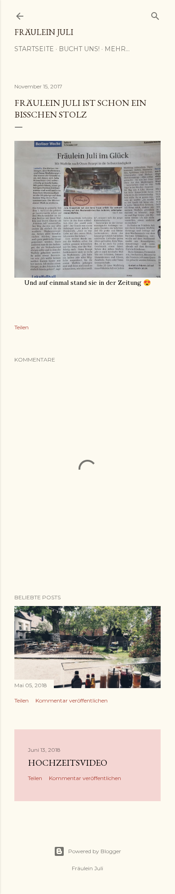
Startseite (34, 49)
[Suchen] (155, 14)
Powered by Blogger (94, 851)
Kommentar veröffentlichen (71, 700)
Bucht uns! (79, 49)
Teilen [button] (21, 327)
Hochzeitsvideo (67, 762)
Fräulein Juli (43, 32)
